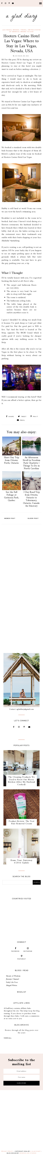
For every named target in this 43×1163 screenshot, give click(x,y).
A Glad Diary (35, 1151)
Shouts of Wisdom (13, 976)
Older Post (33, 518)
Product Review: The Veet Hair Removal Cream (21, 823)
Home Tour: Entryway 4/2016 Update (21, 862)
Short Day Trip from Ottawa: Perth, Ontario (11, 460)
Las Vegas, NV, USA (21, 56)
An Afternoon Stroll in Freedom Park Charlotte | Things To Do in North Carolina (31, 463)
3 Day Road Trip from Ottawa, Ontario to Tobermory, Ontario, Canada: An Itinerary (31, 499)
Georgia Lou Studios (27, 1153)
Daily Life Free (12, 982)
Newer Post (9, 518)
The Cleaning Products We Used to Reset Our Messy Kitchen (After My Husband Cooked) (21, 780)
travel (23, 30)
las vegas (7, 30)
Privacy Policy (7, 1151)
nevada (16, 30)
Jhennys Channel (12, 979)
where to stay (27, 32)
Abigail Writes (11, 985)
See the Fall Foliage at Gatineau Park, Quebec (11, 496)
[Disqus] (22, 554)
